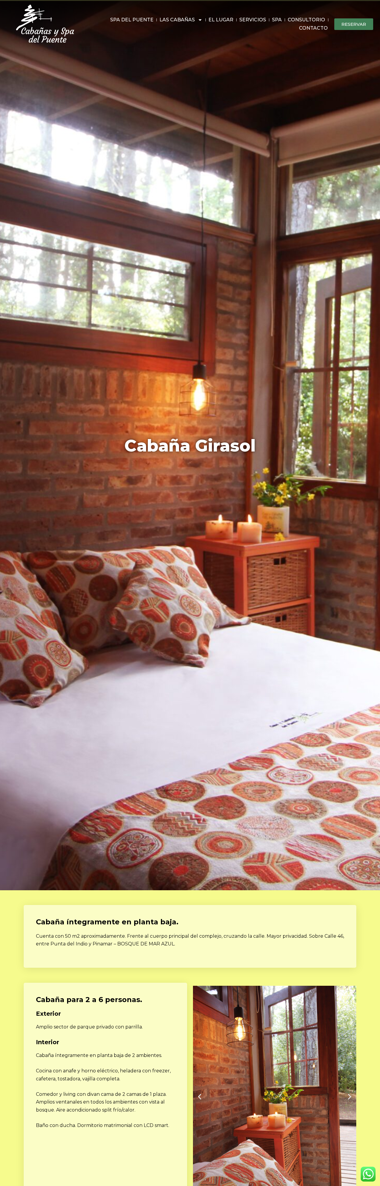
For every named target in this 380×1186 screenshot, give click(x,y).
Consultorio (306, 20)
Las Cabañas (177, 20)
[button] (199, 1097)
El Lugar (220, 20)
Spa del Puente (131, 20)
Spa (277, 20)
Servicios (252, 20)
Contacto (313, 28)
